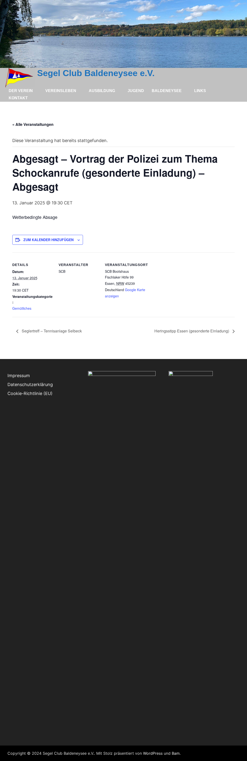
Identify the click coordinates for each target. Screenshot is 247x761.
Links (200, 91)
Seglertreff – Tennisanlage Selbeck (51, 331)
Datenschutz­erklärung (30, 384)
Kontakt (18, 98)
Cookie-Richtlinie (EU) (30, 393)
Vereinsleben (60, 91)
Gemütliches (21, 308)
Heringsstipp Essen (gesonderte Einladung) (192, 331)
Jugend (136, 91)
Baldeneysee (167, 91)
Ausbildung (102, 91)
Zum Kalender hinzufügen (48, 239)
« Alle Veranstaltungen (33, 124)
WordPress (153, 753)
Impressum (18, 375)
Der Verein (21, 91)
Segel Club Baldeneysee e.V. (96, 73)
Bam (176, 753)
